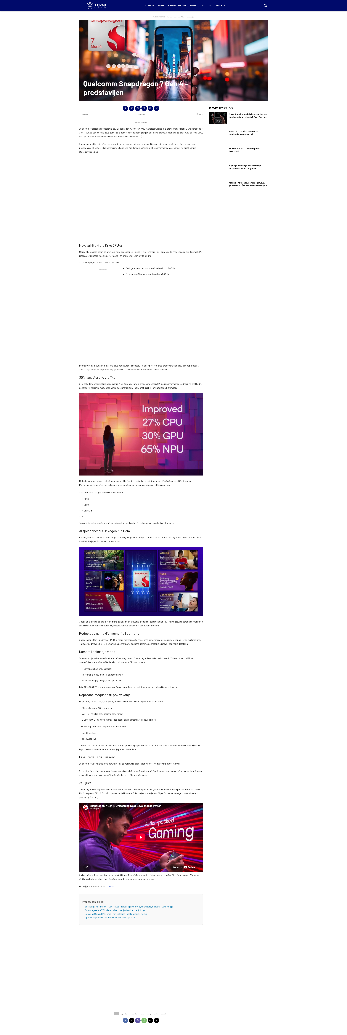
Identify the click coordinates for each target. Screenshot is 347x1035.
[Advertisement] (141, 197)
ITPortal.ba (84, 114)
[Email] (150, 108)
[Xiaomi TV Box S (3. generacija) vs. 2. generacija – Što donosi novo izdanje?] (218, 187)
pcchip (156, 1014)
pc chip (149, 1014)
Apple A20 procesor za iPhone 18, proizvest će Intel (110, 917)
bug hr (127, 1014)
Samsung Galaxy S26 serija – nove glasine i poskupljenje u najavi (116, 913)
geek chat (134, 1014)
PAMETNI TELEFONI (159, 17)
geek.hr (142, 1014)
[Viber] (138, 108)
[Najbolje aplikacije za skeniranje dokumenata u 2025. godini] (218, 170)
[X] (131, 108)
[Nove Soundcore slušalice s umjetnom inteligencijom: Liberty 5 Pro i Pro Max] (218, 118)
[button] (265, 5)
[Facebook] (125, 108)
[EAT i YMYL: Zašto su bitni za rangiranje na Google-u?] (218, 135)
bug (122, 1014)
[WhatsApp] (144, 108)
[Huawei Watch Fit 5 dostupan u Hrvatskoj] (218, 152)
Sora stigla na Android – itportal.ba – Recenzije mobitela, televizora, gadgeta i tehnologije (129, 906)
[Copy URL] (156, 108)
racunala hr (163, 1014)
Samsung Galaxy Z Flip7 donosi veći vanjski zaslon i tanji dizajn (115, 910)
